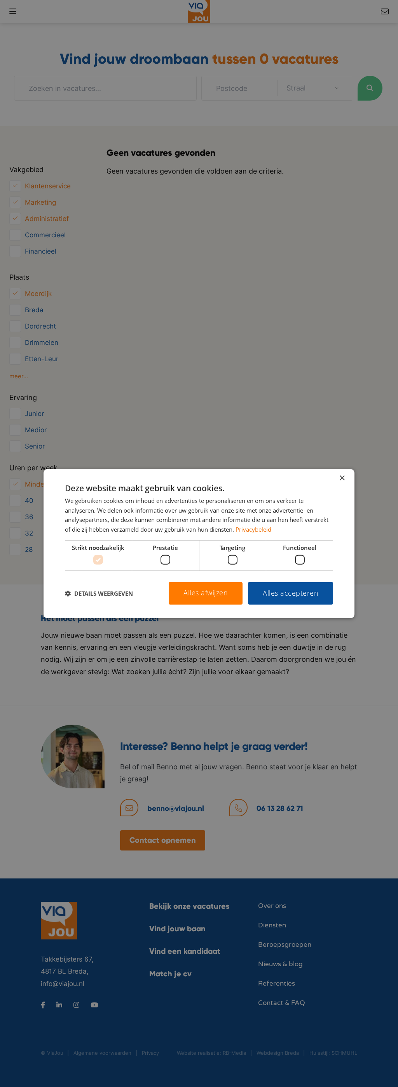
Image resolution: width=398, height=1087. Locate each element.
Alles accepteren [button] (290, 593)
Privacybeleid (253, 529)
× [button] (342, 478)
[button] (99, 593)
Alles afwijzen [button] (205, 592)
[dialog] (199, 543)
